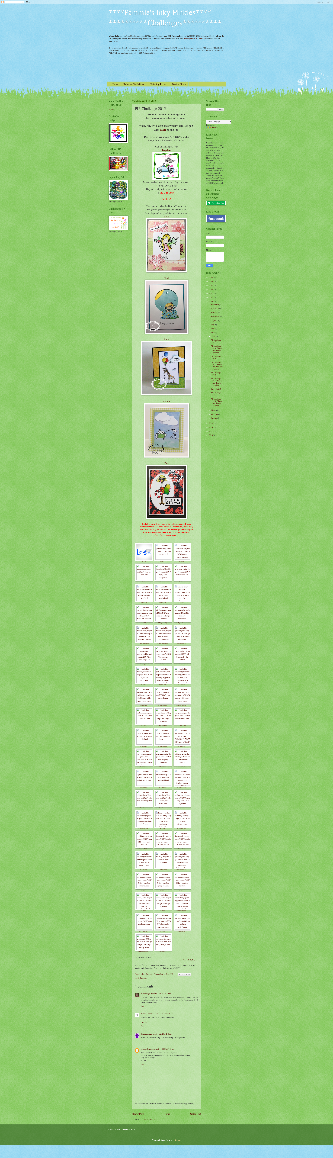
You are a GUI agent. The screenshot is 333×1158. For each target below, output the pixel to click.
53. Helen (162, 910)
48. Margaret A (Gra (181, 869)
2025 (211, 281)
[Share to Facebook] (187, 974)
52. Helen (143, 910)
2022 (211, 293)
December (215, 304)
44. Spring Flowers (162, 849)
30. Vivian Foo (181, 746)
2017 (211, 431)
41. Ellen (162, 828)
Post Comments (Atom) (150, 1119)
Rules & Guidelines (133, 84)
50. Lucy (162, 890)
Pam (166, 463)
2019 (211, 423)
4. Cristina (143, 582)
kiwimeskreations (148, 1049)
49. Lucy (143, 890)
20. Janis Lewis (162, 684)
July (213, 324)
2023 (211, 289)
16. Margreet (143, 664)
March (213, 410)
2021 (211, 297)
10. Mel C (143, 623)
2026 (211, 277)
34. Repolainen (143, 787)
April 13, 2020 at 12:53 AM (161, 993)
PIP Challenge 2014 (216, 393)
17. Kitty (162, 664)
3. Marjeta (181, 561)
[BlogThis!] (182, 974)
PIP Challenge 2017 (216, 341)
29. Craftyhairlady (162, 746)
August (214, 320)
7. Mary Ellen (143, 602)
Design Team (179, 84)
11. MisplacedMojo (162, 623)
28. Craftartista (143, 746)
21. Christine (181, 684)
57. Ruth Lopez (181, 931)
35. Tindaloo (162, 787)
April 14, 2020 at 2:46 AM (162, 1034)
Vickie (166, 401)
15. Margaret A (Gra (181, 643)
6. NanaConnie (181, 582)
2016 (211, 435)
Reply (143, 1006)
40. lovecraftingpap (143, 828)
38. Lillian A (162, 808)
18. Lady (181, 664)
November (215, 308)
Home (115, 84)
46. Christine (143, 869)
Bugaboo (166, 150)
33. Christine (181, 766)
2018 (211, 427)
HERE (163, 129)
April (213, 336)
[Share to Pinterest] (189, 974)
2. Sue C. (162, 561)
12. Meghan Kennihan (181, 623)
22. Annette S (143, 705)
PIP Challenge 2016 (216, 357)
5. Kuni (162, 582)
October (214, 312)
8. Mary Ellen (162, 602)
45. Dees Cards (181, 849)
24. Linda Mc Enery (181, 705)
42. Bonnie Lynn (181, 828)
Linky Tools (182, 960)
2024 (211, 285)
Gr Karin (144, 1022)
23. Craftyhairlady (162, 705)
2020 (211, 301)
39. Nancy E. (181, 808)
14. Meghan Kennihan (162, 643)
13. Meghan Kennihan (143, 643)
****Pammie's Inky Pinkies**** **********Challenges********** (165, 17)
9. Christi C (181, 602)
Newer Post (138, 1113)
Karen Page (145, 993)
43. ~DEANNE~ (143, 849)
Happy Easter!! (216, 389)
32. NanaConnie (162, 766)
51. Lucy (181, 890)
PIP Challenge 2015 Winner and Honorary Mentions (217, 365)
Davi (166, 216)
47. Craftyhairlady (162, 869)
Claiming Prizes (158, 84)
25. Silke (143, 725)
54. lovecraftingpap (181, 910)
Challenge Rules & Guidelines (194, 38)
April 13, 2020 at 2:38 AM (163, 1013)
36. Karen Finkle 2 (181, 787)
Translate (214, 127)
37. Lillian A (143, 808)
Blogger (178, 1140)
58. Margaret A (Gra (143, 951)
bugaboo (143, 978)
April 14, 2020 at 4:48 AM (164, 1049)
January (214, 418)
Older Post (195, 1113)
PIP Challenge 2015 (216, 373)
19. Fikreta (143, 684)
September (215, 316)
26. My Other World (162, 725)
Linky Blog (191, 960)
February (214, 414)
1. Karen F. (143, 562)
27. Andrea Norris (181, 725)
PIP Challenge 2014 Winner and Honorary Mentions (217, 381)
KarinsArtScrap (147, 1013)
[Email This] (179, 974)
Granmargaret (146, 1034)
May (213, 332)
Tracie (166, 339)
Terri (166, 277)
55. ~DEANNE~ (143, 931)
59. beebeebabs (162, 951)
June (213, 328)
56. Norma (162, 931)
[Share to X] (184, 974)
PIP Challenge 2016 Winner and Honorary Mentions (217, 349)
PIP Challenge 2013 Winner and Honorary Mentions (217, 402)
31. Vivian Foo (143, 766)
